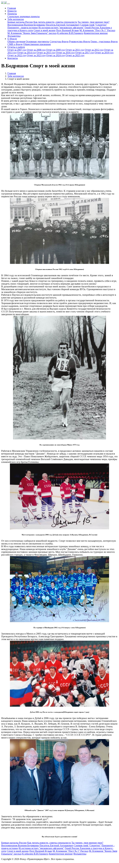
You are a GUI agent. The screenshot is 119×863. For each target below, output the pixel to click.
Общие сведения (16, 41)
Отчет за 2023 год (36, 55)
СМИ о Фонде (15, 44)
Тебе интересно (15, 19)
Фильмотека (13, 36)
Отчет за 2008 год (36, 50)
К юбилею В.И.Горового (70, 33)
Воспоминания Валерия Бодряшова (26, 24)
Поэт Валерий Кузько (67, 30)
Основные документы (37, 41)
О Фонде (12, 38)
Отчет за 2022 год (16, 55)
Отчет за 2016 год (65, 52)
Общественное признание (37, 44)
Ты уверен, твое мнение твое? (93, 22)
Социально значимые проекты (23, 16)
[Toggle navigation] (8, 3)
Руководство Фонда (79, 41)
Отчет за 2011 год (75, 50)
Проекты (12, 13)
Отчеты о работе (16, 47)
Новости (12, 11)
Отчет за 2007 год (16, 50)
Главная (11, 8)
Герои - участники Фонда (104, 41)
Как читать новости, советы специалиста (55, 22)
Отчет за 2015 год (46, 52)
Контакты (12, 58)
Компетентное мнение (96, 33)
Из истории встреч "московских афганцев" (61, 27)
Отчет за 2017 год (84, 52)
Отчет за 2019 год (104, 52)
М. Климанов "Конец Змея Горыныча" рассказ (32, 33)
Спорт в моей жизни (44, 30)
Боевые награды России (20, 22)
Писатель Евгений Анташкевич (62, 24)
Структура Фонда (59, 41)
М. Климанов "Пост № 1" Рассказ (97, 30)
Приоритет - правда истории (22, 27)
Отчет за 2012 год (94, 50)
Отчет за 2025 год (75, 55)
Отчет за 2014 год (26, 52)
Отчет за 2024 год (55, 55)
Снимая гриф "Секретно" (93, 24)
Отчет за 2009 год (55, 50)
